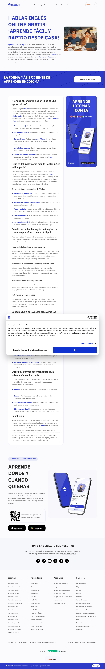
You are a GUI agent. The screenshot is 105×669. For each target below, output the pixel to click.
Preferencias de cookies (84, 606)
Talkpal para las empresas (62, 590)
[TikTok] (44, 561)
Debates (33, 597)
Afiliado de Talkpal (60, 603)
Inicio (31, 5)
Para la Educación (62, 5)
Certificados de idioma (38, 616)
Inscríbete (73, 5)
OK (75, 350)
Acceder (81, 5)
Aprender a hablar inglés (17, 45)
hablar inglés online (44, 57)
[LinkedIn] (61, 561)
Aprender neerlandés (15, 603)
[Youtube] (50, 561)
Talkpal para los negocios (62, 587)
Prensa (78, 590)
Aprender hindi (13, 620)
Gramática (34, 583)
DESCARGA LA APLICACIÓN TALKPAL (24, 459)
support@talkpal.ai (69, 554)
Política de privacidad (83, 603)
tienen (50, 157)
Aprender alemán (13, 597)
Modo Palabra (35, 610)
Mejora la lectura (36, 626)
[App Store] (17, 528)
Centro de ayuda (81, 600)
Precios (78, 593)
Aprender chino (13, 616)
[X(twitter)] (67, 561)
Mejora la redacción (37, 629)
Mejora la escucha (36, 620)
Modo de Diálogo (36, 613)
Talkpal (53, 54)
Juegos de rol (35, 590)
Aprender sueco (13, 606)
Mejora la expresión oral (38, 623)
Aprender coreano (14, 626)
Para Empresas (49, 5)
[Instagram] (38, 561)
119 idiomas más (13, 633)
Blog (77, 587)
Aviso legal (79, 629)
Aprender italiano (13, 593)
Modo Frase (34, 606)
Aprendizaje (38, 5)
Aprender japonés (13, 623)
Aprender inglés (13, 583)
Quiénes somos (81, 583)
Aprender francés (13, 590)
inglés (26, 109)
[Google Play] (37, 528)
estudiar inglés (17, 116)
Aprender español (13, 587)
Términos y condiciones (83, 610)
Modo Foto (34, 600)
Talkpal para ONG (59, 593)
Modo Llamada (35, 603)
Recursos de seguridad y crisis (85, 613)
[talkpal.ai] (14, 5)
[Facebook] (55, 561)
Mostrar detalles (87, 343)
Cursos (33, 587)
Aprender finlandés (14, 610)
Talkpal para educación (61, 583)
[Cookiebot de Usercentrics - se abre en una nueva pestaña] (88, 317)
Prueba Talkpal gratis (87, 79)
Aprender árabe (13, 613)
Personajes (34, 593)
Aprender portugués (14, 629)
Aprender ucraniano (14, 600)
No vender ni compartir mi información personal (30, 350)
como (37, 139)
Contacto (79, 597)
